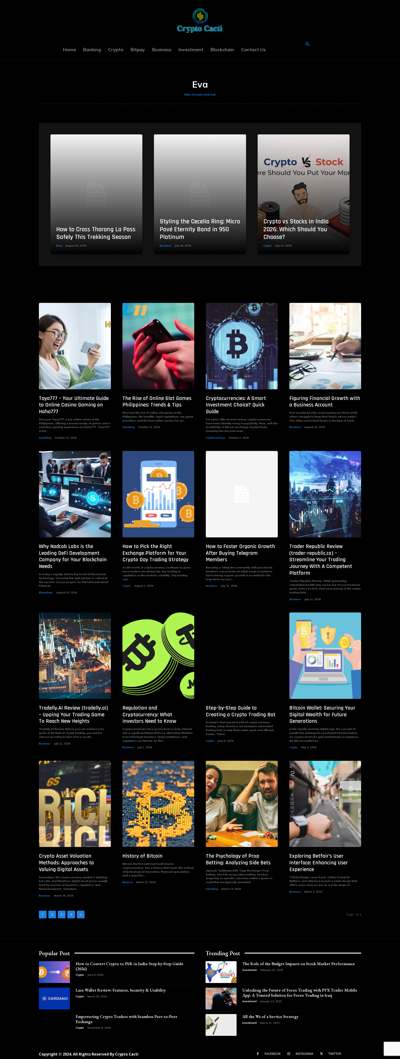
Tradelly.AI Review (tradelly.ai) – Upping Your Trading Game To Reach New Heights (73, 714)
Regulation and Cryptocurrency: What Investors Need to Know (149, 714)
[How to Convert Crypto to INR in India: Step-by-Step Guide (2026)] (54, 972)
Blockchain (46, 592)
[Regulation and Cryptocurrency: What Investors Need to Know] (158, 655)
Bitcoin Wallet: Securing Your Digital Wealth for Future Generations (322, 714)
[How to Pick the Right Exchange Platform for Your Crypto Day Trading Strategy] (158, 494)
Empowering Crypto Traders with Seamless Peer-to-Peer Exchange (126, 1019)
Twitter (334, 1054)
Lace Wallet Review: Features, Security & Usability (121, 990)
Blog (59, 245)
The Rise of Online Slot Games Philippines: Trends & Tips (156, 402)
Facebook (273, 1054)
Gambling (45, 437)
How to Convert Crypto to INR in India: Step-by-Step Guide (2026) (129, 966)
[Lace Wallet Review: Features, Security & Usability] (54, 998)
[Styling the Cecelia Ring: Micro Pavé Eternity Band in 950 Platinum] (200, 194)
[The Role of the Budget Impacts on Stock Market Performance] (221, 972)
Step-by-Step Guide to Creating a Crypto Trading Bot (240, 711)
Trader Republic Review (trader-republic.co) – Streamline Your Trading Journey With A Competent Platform (320, 560)
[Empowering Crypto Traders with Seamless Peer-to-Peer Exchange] (54, 1025)
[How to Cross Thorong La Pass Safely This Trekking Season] (96, 194)
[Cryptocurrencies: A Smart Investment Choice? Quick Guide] (242, 346)
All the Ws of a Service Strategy (270, 1016)
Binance (127, 882)
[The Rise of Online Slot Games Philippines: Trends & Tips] (158, 346)
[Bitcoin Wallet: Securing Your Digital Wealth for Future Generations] (325, 655)
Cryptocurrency (215, 437)
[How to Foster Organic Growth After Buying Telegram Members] (242, 494)
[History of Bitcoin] (158, 804)
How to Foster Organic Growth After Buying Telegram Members (240, 553)
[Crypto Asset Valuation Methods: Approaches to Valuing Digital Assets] (75, 804)
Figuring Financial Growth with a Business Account (324, 402)
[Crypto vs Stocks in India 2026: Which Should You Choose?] (304, 194)
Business (165, 245)
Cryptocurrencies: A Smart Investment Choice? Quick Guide (236, 405)
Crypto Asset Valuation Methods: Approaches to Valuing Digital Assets (66, 863)
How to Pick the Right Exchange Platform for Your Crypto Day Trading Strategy (155, 553)
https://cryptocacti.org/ (200, 94)
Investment (249, 970)
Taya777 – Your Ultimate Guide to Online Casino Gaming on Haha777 (74, 405)
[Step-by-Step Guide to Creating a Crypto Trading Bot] (242, 655)
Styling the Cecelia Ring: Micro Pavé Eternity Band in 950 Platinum (200, 229)
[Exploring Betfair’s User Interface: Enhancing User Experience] (325, 804)
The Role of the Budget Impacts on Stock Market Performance (298, 963)
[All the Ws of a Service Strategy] (221, 1025)
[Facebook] (258, 1054)
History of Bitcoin (142, 856)
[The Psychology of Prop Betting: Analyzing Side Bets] (242, 804)
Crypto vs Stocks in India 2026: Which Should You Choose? (296, 229)
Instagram (304, 1054)
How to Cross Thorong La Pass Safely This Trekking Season (95, 233)
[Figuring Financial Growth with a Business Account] (325, 346)
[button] (307, 44)
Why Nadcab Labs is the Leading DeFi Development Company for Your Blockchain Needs (73, 556)
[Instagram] (289, 1054)
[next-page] (80, 914)
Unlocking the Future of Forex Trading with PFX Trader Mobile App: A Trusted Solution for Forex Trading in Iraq (299, 992)
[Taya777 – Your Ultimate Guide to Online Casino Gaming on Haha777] (75, 346)
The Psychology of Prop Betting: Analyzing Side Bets (238, 859)
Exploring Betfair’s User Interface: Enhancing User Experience (318, 863)
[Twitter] (321, 1054)
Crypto (267, 245)
